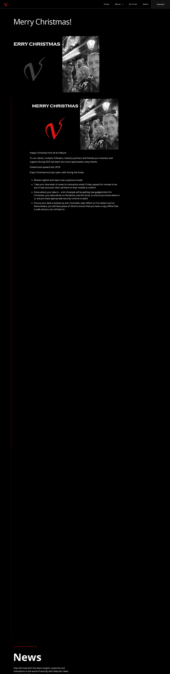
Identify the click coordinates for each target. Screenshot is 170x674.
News (145, 4)
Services (133, 4)
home (106, 4)
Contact (161, 4)
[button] (119, 4)
